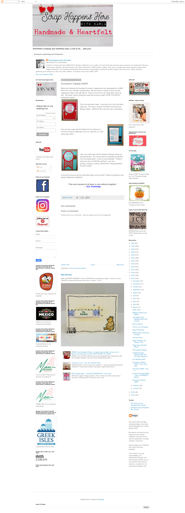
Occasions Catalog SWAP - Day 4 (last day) (140, 364)
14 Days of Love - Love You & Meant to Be (86, 363)
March (135, 307)
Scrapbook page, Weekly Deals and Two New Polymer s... (141, 354)
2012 (133, 395)
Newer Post (65, 265)
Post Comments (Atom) (78, 268)
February (136, 385)
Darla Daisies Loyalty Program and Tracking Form (48, 54)
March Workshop (138, 330)
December (136, 281)
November (136, 284)
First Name (40, 121)
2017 (133, 269)
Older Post (120, 265)
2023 (133, 252)
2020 (133, 261)
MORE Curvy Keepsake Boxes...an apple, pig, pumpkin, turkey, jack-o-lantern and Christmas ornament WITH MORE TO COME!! (95, 353)
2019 (133, 264)
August (135, 293)
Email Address (45, 115)
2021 (133, 258)
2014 (133, 278)
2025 (133, 246)
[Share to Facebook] (87, 197)
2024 (133, 249)
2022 (133, 255)
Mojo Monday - (67, 275)
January (136, 388)
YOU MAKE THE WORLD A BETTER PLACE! (140, 319)
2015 (133, 275)
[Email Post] (76, 197)
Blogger (101, 499)
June (135, 298)
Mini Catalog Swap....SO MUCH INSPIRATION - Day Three (91, 373)
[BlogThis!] (83, 197)
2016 (133, 272)
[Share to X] (85, 197)
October (136, 287)
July (134, 295)
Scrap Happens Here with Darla (59, 60)
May (134, 301)
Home (93, 265)
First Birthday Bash (139, 359)
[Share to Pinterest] (89, 197)
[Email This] (81, 197)
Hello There (136, 310)
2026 (133, 243)
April (134, 304)
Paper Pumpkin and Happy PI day (139, 341)
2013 (133, 392)
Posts (40, 167)
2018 (133, 267)
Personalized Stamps (140, 350)
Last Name (40, 127)
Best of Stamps (138, 324)
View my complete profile (44, 74)
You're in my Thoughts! (140, 327)
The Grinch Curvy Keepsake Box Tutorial (138, 404)
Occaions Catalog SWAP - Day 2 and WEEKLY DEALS (141, 375)
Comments (42, 171)
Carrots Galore (138, 337)
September (137, 290)
